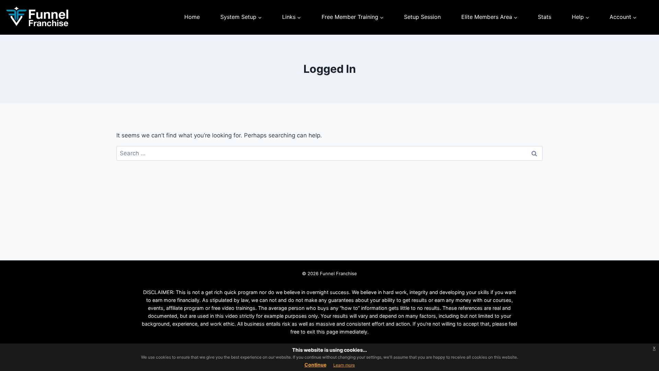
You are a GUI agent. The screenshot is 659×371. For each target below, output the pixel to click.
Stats (544, 16)
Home (192, 16)
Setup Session (422, 16)
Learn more (344, 365)
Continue (315, 365)
